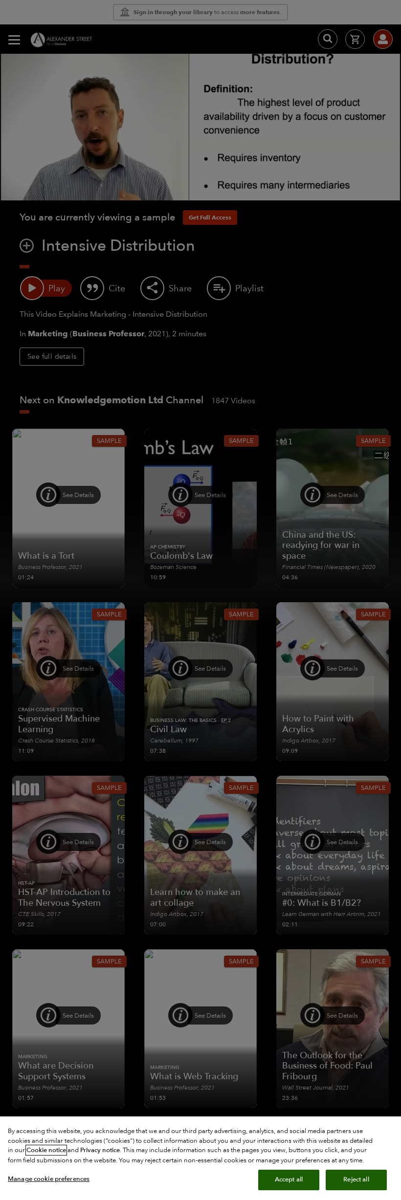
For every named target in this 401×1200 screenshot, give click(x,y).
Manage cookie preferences (48, 1179)
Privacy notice (100, 1150)
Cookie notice (46, 1150)
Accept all (289, 1179)
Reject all (356, 1179)
